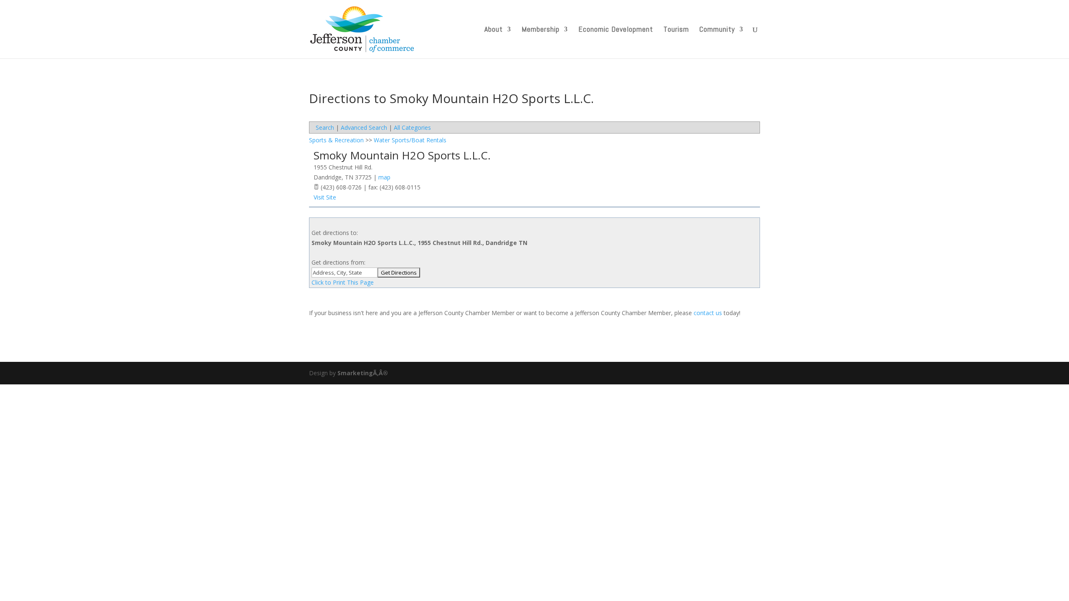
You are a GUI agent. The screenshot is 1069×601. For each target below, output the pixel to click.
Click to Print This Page (343, 282)
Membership (541, 30)
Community (717, 30)
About (493, 30)
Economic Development (615, 30)
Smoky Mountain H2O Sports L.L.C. (402, 155)
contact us (708, 313)
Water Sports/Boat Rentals (410, 140)
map (384, 177)
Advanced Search (364, 127)
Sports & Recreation (336, 140)
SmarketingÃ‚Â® (362, 373)
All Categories (412, 127)
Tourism (676, 30)
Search (325, 127)
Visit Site (325, 197)
